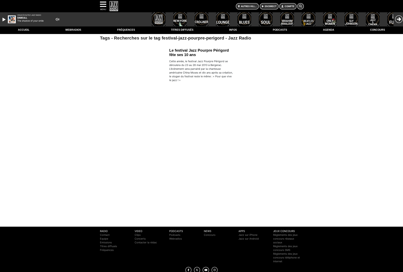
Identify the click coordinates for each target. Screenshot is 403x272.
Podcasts (280, 29)
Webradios (73, 29)
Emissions (106, 242)
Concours (377, 29)
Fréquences (126, 29)
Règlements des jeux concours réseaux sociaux (285, 238)
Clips (138, 234)
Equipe (104, 238)
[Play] (4, 19)
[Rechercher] (300, 6)
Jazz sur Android (248, 238)
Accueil (23, 29)
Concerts (140, 238)
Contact (105, 234)
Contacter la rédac (146, 242)
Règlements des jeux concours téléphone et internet (286, 257)
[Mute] (57, 19)
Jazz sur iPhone (247, 234)
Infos (233, 29)
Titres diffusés (182, 29)
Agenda (328, 29)
